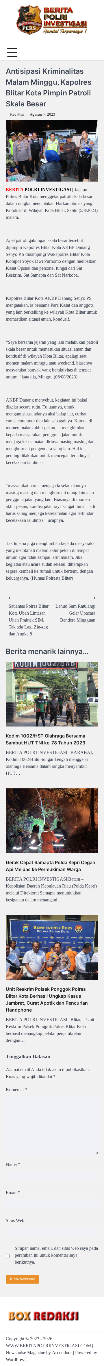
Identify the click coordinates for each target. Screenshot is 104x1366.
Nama (13, 1164)
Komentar (16, 1089)
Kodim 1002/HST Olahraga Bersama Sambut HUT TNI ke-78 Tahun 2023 (45, 739)
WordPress (15, 1359)
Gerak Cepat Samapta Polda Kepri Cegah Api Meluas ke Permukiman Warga (50, 865)
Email (13, 1192)
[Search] (92, 52)
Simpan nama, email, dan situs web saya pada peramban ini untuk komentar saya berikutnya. (56, 1255)
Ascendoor (62, 1352)
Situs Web (15, 1220)
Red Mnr (17, 114)
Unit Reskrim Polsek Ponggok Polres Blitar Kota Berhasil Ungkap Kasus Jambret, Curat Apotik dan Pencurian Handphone (47, 999)
